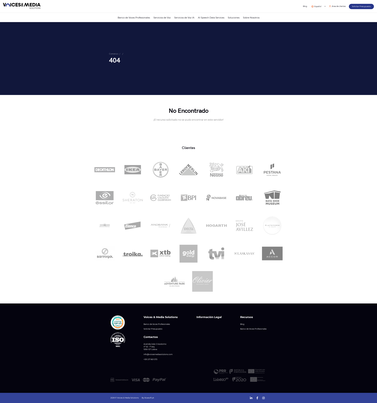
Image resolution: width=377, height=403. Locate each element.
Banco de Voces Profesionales (134, 17)
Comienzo (113, 53)
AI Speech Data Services (211, 17)
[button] (117, 322)
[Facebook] (257, 398)
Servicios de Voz (162, 17)
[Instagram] (263, 398)
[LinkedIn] (251, 398)
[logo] (21, 6)
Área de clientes (339, 6)
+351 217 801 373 (150, 359)
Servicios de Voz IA (184, 17)
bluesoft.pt (149, 398)
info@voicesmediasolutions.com (158, 354)
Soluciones (233, 17)
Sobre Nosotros (251, 17)
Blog (305, 6)
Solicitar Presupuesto (153, 329)
